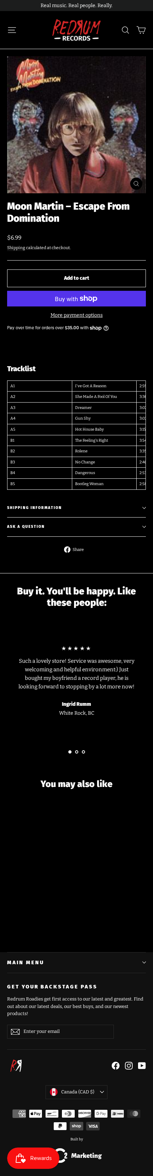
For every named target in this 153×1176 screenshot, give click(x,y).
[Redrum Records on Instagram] (129, 1066)
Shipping (16, 247)
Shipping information (34, 507)
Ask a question (26, 526)
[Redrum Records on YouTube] (142, 1066)
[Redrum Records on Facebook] (116, 1066)
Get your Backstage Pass (52, 986)
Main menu (25, 962)
